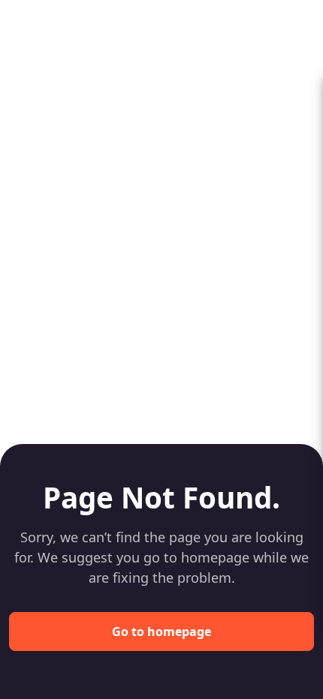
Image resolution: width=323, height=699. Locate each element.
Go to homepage (161, 631)
